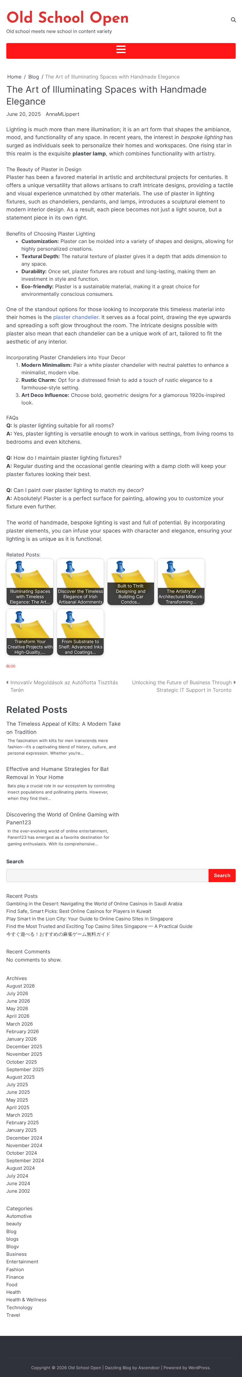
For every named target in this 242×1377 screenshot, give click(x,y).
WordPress (199, 1367)
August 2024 (20, 1168)
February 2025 (22, 1122)
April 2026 (17, 1016)
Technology (19, 1307)
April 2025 (17, 1107)
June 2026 (18, 1001)
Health (13, 1292)
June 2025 (18, 1092)
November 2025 (24, 1054)
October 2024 (21, 1153)
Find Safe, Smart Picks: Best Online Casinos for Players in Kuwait (78, 911)
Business (16, 1254)
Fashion (15, 1269)
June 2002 (18, 1191)
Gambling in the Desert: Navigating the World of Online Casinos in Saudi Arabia (94, 904)
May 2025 (17, 1100)
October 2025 (21, 1062)
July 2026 (17, 993)
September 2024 (25, 1160)
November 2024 (24, 1145)
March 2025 (19, 1115)
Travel (13, 1315)
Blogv (12, 1247)
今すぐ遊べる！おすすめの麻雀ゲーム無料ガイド (58, 934)
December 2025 (24, 1046)
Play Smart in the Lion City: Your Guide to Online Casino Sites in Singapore (89, 919)
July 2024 (17, 1176)
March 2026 (19, 1024)
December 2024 (24, 1138)
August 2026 (20, 986)
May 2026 (17, 1008)
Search (15, 861)
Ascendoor (149, 1367)
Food (11, 1285)
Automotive (19, 1216)
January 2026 (21, 1039)
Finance (15, 1277)
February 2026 (22, 1031)
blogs (12, 1239)
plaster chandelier (75, 317)
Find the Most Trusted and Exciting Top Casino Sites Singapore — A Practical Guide (99, 926)
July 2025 (17, 1084)
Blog (10, 666)
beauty (13, 1224)
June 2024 (18, 1183)
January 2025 (21, 1130)
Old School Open (67, 18)
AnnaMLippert (62, 114)
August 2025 (20, 1077)
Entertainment (22, 1262)
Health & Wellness (26, 1300)
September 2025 (25, 1069)
